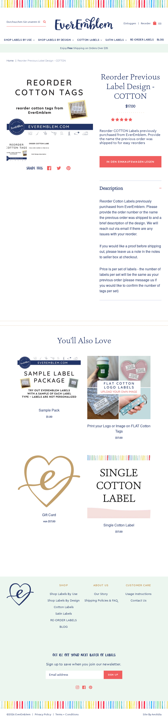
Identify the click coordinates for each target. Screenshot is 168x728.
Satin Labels (114, 39)
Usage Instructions (138, 594)
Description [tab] (111, 188)
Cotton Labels (88, 39)
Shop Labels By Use (18, 39)
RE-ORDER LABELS (142, 39)
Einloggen (130, 23)
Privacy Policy (43, 714)
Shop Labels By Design (54, 39)
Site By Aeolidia (152, 714)
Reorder (145, 23)
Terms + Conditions (67, 714)
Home (10, 60)
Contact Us (138, 600)
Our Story (101, 594)
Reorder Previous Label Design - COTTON (42, 60)
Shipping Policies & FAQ (101, 600)
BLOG (160, 39)
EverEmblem (22, 714)
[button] (122, 119)
